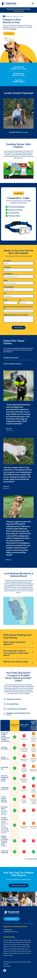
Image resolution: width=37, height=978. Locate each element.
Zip (20, 300)
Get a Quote (9, 33)
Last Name (7, 267)
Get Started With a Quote (18, 885)
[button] (32, 3)
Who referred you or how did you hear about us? (18, 307)
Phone (5, 280)
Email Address (8, 274)
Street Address (8, 287)
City (4, 293)
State (5, 300)
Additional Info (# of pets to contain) (15, 315)
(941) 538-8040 (18, 11)
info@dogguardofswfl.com (10, 931)
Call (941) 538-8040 (11, 919)
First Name (7, 260)
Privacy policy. (7, 966)
